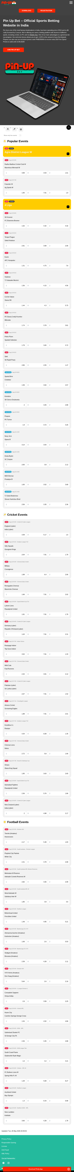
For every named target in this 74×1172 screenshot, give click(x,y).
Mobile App (34, 35)
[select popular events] (7, 129)
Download (26, 10)
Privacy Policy (6, 1139)
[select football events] (21, 129)
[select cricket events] (14, 129)
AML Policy (5, 1153)
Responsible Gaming (9, 1142)
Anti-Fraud (5, 1150)
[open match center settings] (68, 127)
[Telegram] (3, 1163)
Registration (46, 10)
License (4, 1146)
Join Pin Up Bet (13, 50)
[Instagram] (8, 1163)
